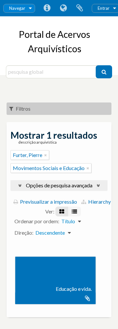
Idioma (63, 8)
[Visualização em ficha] (61, 211)
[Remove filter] (45, 155)
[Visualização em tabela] (74, 211)
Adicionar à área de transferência (87, 298)
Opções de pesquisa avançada (59, 185)
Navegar (17, 8)
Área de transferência (79, 8)
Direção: (23, 232)
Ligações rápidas (47, 8)
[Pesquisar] (104, 71)
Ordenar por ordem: (36, 221)
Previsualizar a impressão (48, 201)
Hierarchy (99, 201)
